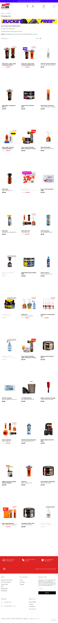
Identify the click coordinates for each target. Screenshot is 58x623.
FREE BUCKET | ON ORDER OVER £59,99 (29, 1)
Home (2, 13)
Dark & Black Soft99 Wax (48, 482)
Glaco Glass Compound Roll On (8, 106)
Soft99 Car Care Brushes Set (48, 315)
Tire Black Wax (7, 315)
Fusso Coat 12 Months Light (47, 189)
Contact (31, 604)
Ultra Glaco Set (25, 231)
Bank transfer (4, 588)
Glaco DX (26, 482)
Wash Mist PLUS (9, 357)
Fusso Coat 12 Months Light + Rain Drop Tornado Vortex (28, 357)
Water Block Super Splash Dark (28, 273)
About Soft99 (32, 602)
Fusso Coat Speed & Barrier (8, 273)
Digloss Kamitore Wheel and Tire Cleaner (9, 482)
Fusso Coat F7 (46, 273)
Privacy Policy (4, 584)
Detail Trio (27, 315)
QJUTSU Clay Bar (9, 398)
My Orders (22, 582)
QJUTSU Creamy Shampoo (48, 64)
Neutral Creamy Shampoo (28, 440)
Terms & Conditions (6, 582)
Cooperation (32, 606)
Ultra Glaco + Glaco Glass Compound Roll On (9, 64)
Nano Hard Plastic (48, 524)
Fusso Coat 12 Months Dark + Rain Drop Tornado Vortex (28, 148)
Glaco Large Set (6, 440)
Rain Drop (9, 231)
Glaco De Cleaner (47, 148)
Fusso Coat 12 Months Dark (27, 106)
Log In (21, 580)
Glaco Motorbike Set (9, 524)
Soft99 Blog (4, 590)
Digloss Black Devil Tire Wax (47, 440)
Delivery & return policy (7, 580)
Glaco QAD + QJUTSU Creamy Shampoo (9, 148)
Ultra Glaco (7, 189)
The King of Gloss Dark (27, 524)
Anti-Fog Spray (46, 231)
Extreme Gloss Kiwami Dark (47, 357)
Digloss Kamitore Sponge (48, 398)
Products (8, 13)
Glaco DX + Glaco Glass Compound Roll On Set (27, 64)
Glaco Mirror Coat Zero (48, 106)
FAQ (2, 586)
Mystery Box (28, 189)
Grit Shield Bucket (27, 398)
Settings (22, 584)
